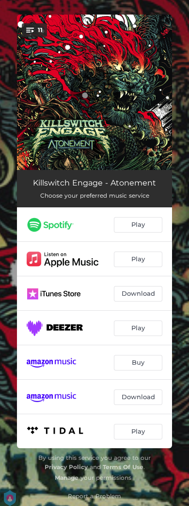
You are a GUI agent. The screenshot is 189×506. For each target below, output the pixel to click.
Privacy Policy (66, 467)
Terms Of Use (123, 467)
